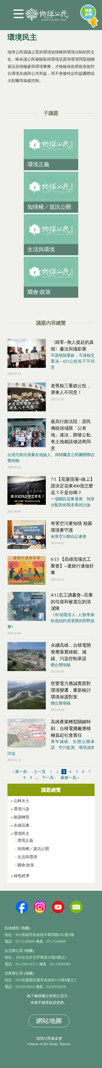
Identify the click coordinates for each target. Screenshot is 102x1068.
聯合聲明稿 (61, 665)
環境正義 (25, 840)
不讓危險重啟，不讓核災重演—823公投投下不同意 (73, 361)
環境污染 (21, 809)
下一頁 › (49, 777)
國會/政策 (25, 865)
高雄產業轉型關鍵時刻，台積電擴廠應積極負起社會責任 (71, 728)
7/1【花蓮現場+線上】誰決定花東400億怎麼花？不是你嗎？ (73, 486)
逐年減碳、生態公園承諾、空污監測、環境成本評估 (51, 747)
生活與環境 (27, 857)
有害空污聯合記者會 (68, 536)
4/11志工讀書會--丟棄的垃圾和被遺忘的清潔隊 (72, 602)
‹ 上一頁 (38, 771)
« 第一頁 (19, 771)
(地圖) (25, 928)
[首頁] (47, 12)
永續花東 (21, 825)
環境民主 (21, 833)
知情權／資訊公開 (33, 849)
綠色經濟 (21, 876)
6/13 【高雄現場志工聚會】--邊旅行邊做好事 (72, 566)
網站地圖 (49, 1021)
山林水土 (21, 801)
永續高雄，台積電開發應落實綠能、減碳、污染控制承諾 (71, 652)
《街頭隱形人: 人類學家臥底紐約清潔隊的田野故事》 (51, 621)
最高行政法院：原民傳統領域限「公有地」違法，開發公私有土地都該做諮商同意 (71, 435)
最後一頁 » (69, 777)
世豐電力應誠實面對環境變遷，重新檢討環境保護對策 (71, 690)
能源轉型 (21, 817)
